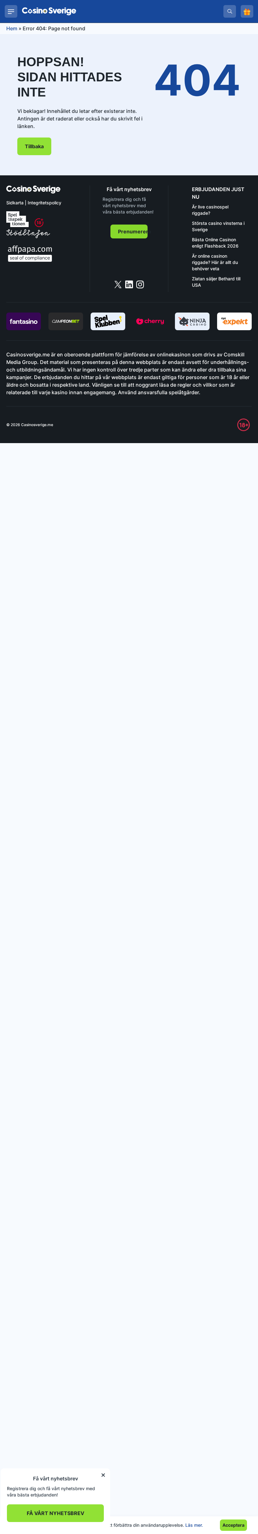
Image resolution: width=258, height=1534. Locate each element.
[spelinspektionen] (17, 219)
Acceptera (233, 1525)
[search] (230, 11)
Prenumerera (132, 231)
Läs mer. (194, 1525)
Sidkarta (15, 202)
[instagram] (140, 284)
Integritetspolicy (44, 202)
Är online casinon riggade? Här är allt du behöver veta (215, 262)
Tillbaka (34, 146)
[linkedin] (129, 284)
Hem (11, 28)
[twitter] (118, 284)
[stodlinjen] (28, 236)
